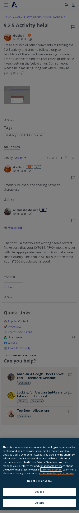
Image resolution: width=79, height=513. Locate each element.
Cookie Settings (51, 469)
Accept (39, 502)
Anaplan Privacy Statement (56, 473)
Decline (39, 491)
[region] (39, 474)
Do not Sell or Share (39, 481)
